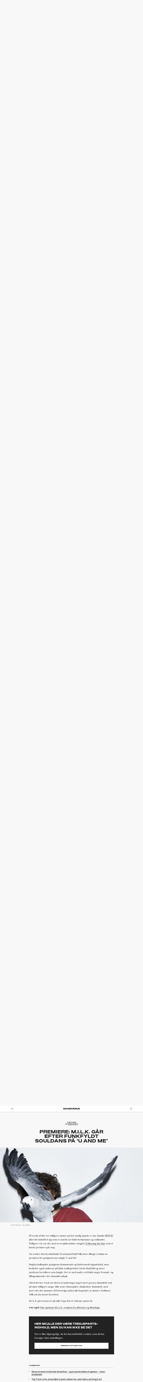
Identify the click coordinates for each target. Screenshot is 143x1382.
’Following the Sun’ (95, 1243)
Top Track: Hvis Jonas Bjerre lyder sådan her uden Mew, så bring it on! (67, 1379)
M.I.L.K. (109, 1235)
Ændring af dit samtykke (71, 1345)
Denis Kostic (73, 1124)
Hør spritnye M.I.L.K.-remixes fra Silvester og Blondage (70, 1307)
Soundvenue (71, 1109)
